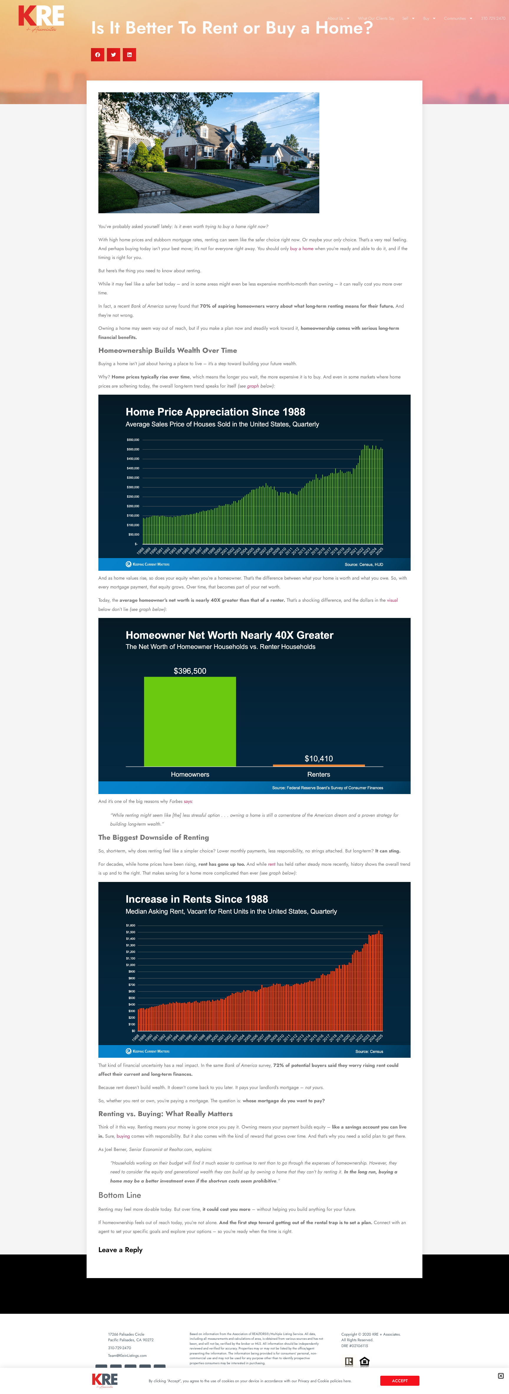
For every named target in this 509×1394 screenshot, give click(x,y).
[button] (501, 1376)
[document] (254, 697)
